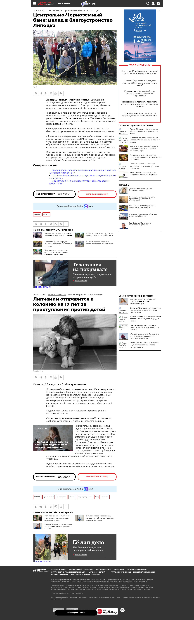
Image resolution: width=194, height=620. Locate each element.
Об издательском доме (137, 569)
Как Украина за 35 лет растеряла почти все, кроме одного (142, 206)
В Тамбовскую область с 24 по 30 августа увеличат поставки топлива (139, 114)
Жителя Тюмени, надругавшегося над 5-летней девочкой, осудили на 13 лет (58, 526)
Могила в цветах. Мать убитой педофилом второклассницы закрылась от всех (56, 518)
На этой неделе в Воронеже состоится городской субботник (99, 243)
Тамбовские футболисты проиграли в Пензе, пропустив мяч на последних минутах (139, 104)
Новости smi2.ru (42, 287)
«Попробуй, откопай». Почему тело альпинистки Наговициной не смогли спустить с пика (144, 336)
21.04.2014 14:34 (39, 11)
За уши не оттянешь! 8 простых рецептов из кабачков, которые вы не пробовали (145, 157)
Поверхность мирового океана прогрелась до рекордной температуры (142, 199)
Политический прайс (59, 575)
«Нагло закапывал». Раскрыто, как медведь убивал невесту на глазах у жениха (145, 140)
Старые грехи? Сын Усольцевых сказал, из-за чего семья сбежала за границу (145, 327)
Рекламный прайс (58, 569)
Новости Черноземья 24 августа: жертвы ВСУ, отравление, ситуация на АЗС (139, 83)
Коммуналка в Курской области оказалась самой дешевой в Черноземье (139, 93)
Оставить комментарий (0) (97, 194)
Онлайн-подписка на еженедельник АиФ (68, 572)
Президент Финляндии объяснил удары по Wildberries (143, 215)
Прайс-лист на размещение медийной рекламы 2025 (133, 572)
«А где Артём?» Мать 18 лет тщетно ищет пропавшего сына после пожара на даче (144, 345)
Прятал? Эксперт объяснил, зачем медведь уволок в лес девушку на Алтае (144, 131)
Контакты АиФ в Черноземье (81, 569)
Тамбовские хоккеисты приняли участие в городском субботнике (58, 234)
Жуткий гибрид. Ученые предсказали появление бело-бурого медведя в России (145, 319)
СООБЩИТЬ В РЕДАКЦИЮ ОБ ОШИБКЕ (85, 575)
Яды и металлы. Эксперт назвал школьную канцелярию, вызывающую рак (143, 301)
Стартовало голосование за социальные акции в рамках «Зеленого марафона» (56, 252)
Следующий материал (76, 613)
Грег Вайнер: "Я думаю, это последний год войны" (140, 224)
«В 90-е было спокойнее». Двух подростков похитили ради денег (144, 174)
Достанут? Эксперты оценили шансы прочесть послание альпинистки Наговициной (145, 310)
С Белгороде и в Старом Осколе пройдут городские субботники (99, 234)
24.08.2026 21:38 (39, 295)
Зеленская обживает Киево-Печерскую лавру (140, 189)
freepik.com (38, 371)
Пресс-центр (119, 569)
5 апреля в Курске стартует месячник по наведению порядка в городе (58, 244)
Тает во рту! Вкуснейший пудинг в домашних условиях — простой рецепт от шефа (144, 148)
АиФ (35, 87)
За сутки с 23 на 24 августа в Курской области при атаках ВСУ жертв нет (140, 72)
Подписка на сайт (103, 569)
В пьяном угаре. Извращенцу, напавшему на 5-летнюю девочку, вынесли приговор (100, 518)
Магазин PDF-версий (96, 572)
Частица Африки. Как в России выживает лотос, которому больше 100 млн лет (144, 166)
